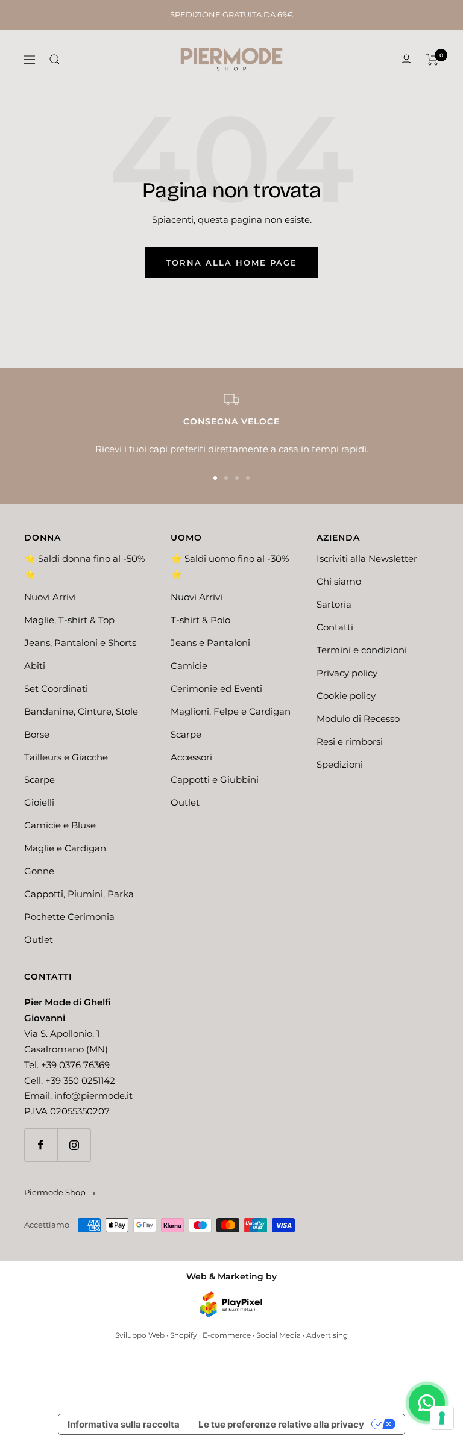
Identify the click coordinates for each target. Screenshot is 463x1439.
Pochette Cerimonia (69, 916)
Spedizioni (340, 764)
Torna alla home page (231, 262)
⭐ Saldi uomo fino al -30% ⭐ (230, 566)
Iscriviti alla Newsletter (367, 558)
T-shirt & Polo (200, 620)
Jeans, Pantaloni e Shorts (80, 642)
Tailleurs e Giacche (66, 757)
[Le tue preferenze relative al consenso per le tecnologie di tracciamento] (441, 1417)
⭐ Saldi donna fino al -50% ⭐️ (84, 566)
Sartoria (334, 604)
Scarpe (39, 779)
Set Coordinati (56, 688)
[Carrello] (432, 60)
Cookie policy (346, 695)
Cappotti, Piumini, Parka (79, 894)
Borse (36, 734)
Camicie (189, 665)
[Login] (406, 59)
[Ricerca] (54, 59)
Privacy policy (347, 673)
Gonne (39, 871)
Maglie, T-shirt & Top (69, 620)
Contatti (335, 627)
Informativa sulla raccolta (124, 1424)
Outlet (38, 939)
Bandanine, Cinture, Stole (81, 711)
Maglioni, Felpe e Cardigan (231, 711)
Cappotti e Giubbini (215, 779)
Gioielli (39, 802)
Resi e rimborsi (350, 741)
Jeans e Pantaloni (210, 642)
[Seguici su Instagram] (73, 1144)
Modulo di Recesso (358, 718)
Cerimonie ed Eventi (216, 688)
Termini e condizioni (362, 650)
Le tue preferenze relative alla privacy (281, 1424)
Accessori (191, 757)
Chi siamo (339, 581)
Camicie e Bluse (60, 825)
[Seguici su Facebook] (40, 1144)
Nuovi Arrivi (50, 597)
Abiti (34, 665)
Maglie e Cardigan (65, 848)
